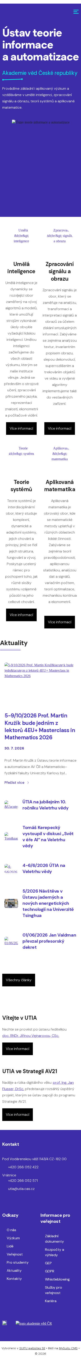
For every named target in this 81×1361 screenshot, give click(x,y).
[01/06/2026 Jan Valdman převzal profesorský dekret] (11, 941)
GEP (48, 1263)
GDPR (49, 1271)
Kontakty (14, 1278)
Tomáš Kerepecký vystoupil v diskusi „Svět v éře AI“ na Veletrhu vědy (48, 837)
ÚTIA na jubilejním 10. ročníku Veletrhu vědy (45, 805)
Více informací (21, 428)
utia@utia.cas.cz (21, 1188)
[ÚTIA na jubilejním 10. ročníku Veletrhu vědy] (11, 804)
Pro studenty (18, 1262)
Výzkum (13, 1238)
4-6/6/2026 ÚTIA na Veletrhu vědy (43, 868)
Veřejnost (15, 1254)
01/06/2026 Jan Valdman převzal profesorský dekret (49, 941)
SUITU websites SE (32, 1348)
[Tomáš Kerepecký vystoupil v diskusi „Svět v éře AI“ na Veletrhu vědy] (11, 836)
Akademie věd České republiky (39, 72)
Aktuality (14, 1270)
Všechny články (19, 980)
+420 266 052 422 (23, 1167)
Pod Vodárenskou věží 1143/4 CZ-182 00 (34, 1159)
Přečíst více (14, 782)
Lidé (10, 1246)
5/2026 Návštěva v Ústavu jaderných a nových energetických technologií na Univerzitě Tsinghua (48, 903)
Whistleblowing (57, 1279)
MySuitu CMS (68, 1348)
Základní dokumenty (54, 1239)
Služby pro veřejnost (53, 1290)
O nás (11, 1230)
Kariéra (50, 1301)
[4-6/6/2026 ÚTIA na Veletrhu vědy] (11, 868)
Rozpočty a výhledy (54, 1252)
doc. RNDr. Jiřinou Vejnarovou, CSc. (30, 1035)
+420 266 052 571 (23, 1180)
